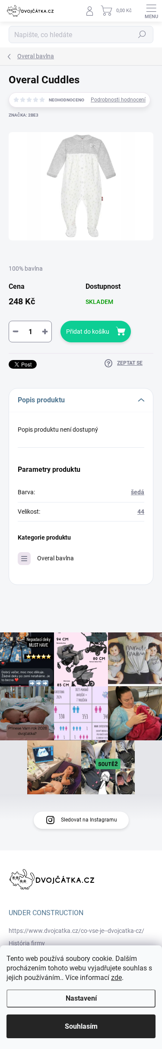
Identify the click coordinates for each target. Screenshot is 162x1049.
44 (140, 511)
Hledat (142, 35)
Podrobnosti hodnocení (118, 100)
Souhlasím (81, 1026)
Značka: (23, 115)
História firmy (27, 943)
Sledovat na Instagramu (89, 820)
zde (116, 977)
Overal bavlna (55, 558)
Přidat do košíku (87, 331)
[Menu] (151, 11)
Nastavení (81, 998)
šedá (137, 492)
